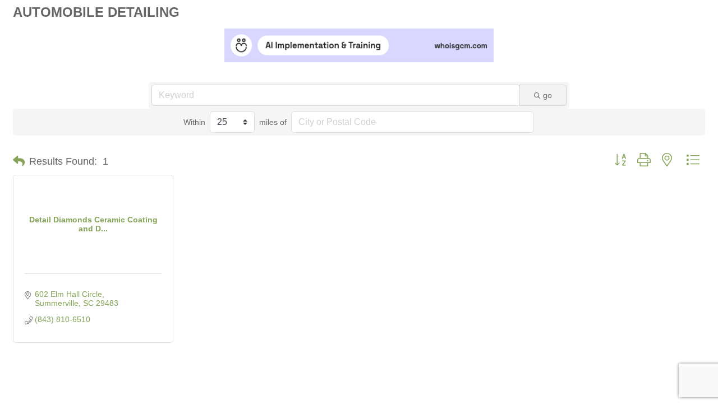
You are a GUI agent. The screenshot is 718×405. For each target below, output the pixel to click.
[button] (19, 161)
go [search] (547, 95)
